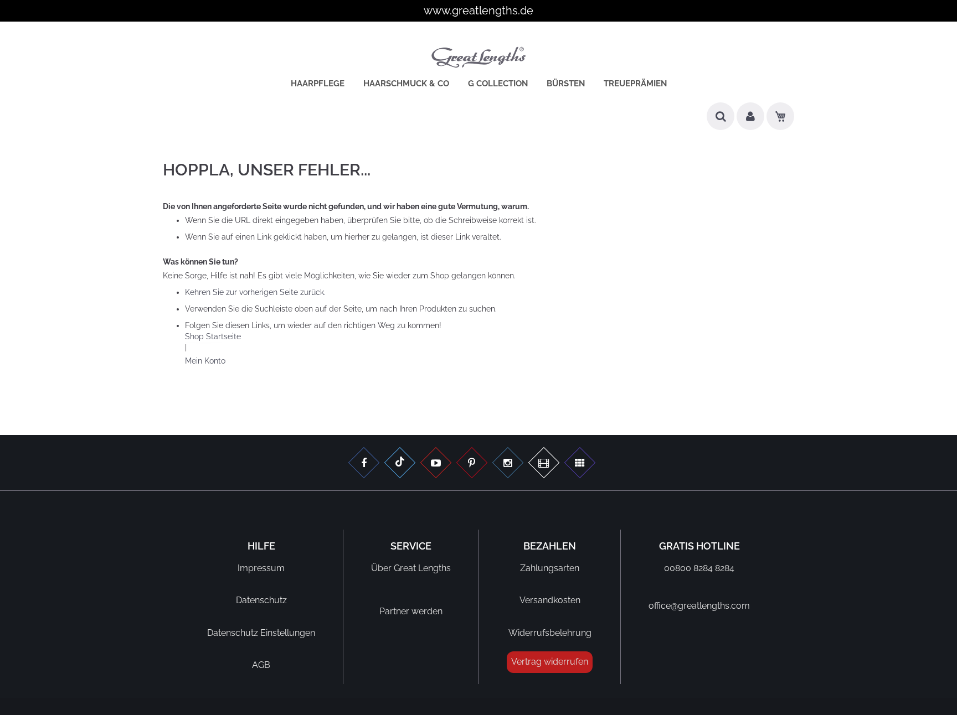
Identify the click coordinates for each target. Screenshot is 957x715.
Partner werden (411, 611)
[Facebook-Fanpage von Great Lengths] (364, 464)
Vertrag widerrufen (549, 661)
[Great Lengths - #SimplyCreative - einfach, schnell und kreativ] (580, 464)
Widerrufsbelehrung (549, 633)
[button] (750, 120)
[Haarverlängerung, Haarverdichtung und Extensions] (472, 464)
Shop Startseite (213, 336)
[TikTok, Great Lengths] (400, 464)
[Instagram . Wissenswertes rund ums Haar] (508, 464)
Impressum (261, 568)
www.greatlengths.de (478, 10)
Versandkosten (549, 600)
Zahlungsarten (549, 568)
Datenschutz (261, 600)
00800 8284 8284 (699, 568)
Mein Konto (205, 360)
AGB (261, 665)
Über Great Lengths (411, 568)
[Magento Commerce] (478, 58)
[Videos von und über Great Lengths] (436, 464)
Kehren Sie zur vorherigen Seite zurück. (255, 292)
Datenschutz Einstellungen (261, 633)
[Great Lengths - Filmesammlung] (544, 464)
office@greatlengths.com (699, 605)
